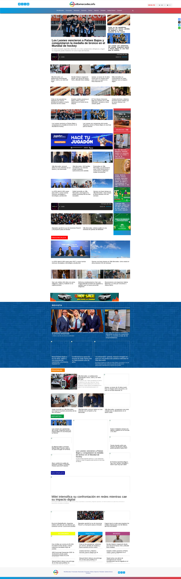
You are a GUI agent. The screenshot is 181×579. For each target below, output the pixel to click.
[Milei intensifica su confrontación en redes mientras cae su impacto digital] (121, 71)
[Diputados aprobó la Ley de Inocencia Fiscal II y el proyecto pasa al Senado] (66, 221)
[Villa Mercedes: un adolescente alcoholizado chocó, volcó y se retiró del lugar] (60, 71)
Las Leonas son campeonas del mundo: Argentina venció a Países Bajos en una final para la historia (118, 48)
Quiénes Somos (111, 10)
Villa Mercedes (60, 10)
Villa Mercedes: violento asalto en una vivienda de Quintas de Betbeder (95, 228)
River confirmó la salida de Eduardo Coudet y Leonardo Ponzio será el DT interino (61, 464)
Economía (83, 10)
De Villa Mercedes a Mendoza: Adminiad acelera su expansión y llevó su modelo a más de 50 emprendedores (122, 154)
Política (90, 10)
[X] (179, 22)
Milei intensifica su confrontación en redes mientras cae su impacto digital (119, 79)
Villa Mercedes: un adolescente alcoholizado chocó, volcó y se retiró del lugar (59, 79)
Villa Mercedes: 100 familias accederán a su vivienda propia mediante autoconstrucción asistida (81, 168)
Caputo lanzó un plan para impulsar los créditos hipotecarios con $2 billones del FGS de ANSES (117, 525)
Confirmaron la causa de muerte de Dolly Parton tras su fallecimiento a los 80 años (82, 359)
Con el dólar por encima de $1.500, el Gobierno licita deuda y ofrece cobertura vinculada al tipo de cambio (63, 546)
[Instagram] (22, 4)
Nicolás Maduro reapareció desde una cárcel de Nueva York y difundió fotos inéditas (80, 78)
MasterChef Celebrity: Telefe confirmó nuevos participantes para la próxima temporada (77, 333)
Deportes (96, 10)
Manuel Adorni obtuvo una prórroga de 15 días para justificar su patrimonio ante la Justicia (63, 562)
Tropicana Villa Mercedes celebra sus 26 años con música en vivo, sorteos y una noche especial (122, 207)
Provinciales (69, 10)
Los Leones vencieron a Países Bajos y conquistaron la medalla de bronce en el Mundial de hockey (78, 43)
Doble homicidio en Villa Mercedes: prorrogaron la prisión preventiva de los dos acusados (81, 194)
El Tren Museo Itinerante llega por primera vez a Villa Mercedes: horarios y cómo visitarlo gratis (100, 101)
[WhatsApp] (179, 27)
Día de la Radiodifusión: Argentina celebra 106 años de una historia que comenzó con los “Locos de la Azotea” (64, 525)
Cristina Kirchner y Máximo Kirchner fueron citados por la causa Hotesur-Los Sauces (120, 101)
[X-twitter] (25, 4)
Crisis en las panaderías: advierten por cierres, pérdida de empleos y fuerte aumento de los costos (119, 30)
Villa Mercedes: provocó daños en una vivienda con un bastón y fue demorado (61, 167)
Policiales (103, 10)
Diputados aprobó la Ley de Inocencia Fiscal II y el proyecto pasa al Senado (66, 228)
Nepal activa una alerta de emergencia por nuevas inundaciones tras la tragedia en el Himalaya (117, 560)
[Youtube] (28, 4)
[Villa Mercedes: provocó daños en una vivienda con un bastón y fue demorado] (61, 160)
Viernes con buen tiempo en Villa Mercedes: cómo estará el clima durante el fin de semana (102, 194)
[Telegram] (179, 25)
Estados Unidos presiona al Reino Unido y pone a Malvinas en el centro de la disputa (79, 101)
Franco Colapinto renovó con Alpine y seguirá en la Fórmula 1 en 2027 (119, 430)
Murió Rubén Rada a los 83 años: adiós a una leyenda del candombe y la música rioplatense (60, 360)
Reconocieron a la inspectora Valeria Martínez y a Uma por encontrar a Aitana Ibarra (116, 283)
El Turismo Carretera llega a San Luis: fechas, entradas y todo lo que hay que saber (119, 463)
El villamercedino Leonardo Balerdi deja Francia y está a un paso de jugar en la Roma (61, 448)
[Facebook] (19, 4)
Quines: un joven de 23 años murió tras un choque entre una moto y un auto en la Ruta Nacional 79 (101, 79)
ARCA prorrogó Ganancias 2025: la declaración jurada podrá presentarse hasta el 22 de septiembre (63, 555)
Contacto (119, 10)
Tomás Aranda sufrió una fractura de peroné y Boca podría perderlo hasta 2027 (118, 447)
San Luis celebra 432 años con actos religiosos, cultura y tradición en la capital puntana (63, 283)
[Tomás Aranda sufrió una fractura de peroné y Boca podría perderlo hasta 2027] (119, 441)
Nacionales (76, 10)
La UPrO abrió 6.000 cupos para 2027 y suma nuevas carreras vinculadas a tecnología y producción (60, 194)
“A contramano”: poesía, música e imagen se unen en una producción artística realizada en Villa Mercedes (111, 358)
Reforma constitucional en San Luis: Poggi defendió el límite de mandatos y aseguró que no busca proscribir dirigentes (90, 284)
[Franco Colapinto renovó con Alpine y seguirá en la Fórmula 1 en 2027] (119, 425)
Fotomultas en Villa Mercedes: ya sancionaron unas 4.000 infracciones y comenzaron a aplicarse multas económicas (101, 169)
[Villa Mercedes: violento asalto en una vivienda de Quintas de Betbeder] (97, 221)
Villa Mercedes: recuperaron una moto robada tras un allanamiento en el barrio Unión (117, 411)
